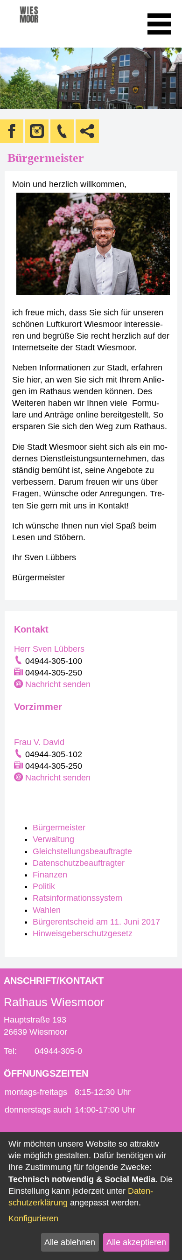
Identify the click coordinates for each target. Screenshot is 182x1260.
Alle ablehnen (69, 1242)
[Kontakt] (62, 131)
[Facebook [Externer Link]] (11, 131)
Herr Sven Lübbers (49, 649)
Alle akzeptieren (136, 1242)
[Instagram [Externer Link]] (37, 131)
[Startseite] (42, 24)
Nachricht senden (58, 684)
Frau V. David (39, 742)
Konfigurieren (33, 1218)
